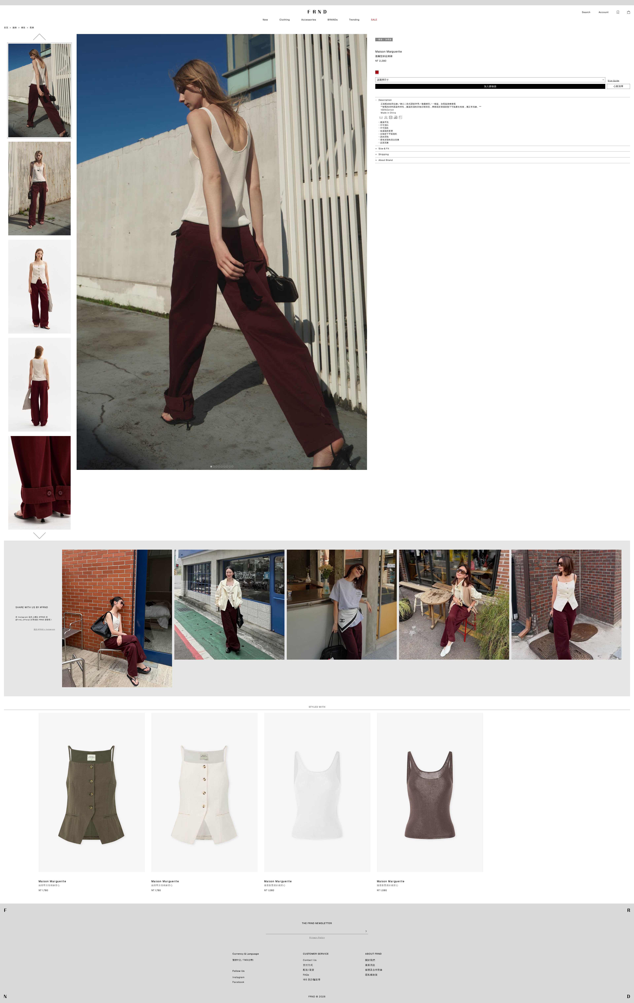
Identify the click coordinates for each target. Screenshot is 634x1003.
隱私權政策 (371, 974)
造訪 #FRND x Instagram (44, 629)
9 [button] (233, 467)
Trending (354, 19)
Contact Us (310, 960)
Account (604, 12)
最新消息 (370, 965)
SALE (374, 19)
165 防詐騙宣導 (311, 979)
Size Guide (613, 80)
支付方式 (308, 965)
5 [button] (222, 467)
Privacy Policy (317, 937)
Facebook (238, 982)
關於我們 (370, 960)
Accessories (308, 19)
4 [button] (220, 467)
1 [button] (212, 467)
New (265, 19)
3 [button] (217, 467)
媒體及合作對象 (374, 969)
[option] (39, 90)
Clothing (285, 19)
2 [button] (214, 467)
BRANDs (333, 19)
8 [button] (230, 467)
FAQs (306, 974)
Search (586, 12)
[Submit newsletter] (366, 931)
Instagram (238, 977)
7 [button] (228, 467)
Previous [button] (39, 37)
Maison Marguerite (388, 51)
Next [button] (39, 535)
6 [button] (225, 467)
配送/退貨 (308, 969)
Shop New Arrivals (332, 2)
